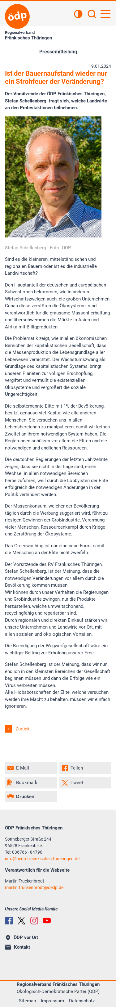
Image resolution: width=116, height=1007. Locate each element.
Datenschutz (82, 1001)
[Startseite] (17, 16)
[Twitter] (21, 920)
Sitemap (27, 1001)
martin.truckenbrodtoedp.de (34, 887)
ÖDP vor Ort (26, 937)
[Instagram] (34, 920)
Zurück (22, 729)
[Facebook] (9, 920)
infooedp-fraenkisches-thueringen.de (42, 858)
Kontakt (22, 947)
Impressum (52, 1001)
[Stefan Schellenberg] (53, 236)
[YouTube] (47, 920)
